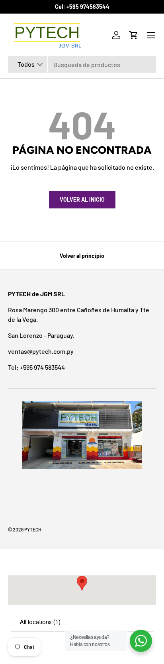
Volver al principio (82, 255)
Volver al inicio (82, 199)
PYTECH (32, 529)
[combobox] (82, 64)
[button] (134, 35)
